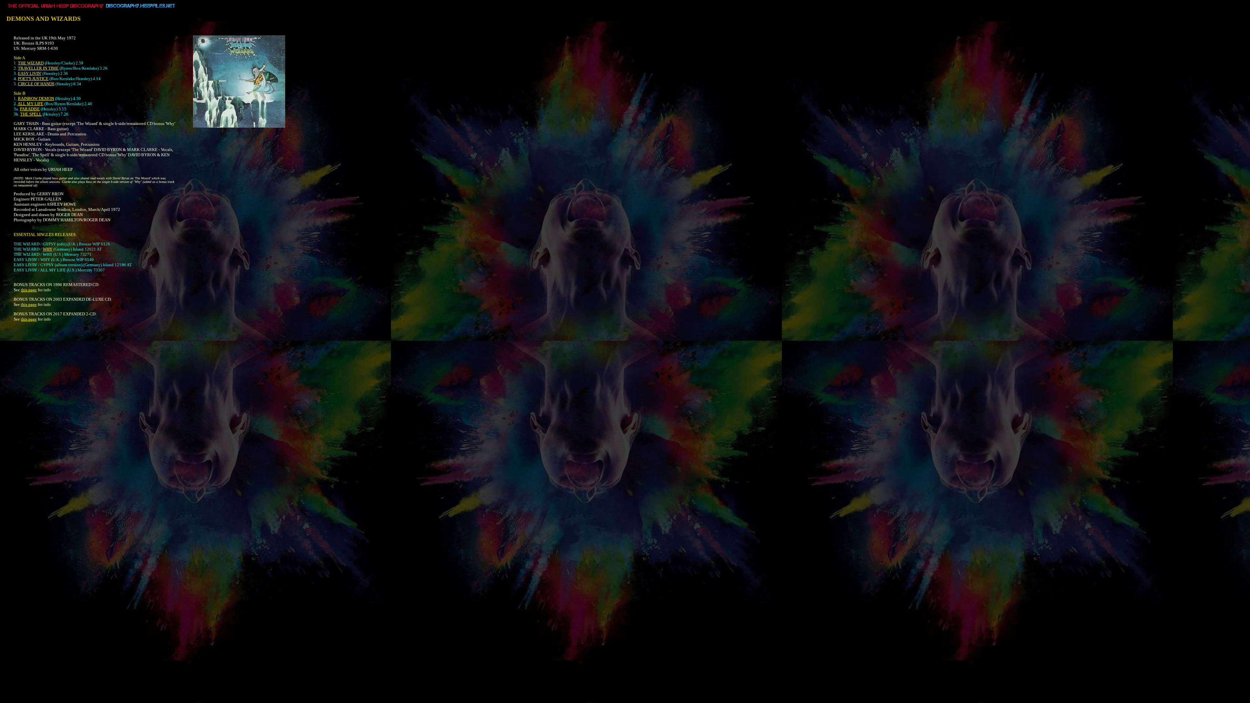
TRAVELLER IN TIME (38, 68)
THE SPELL (31, 114)
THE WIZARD (31, 63)
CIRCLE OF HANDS (36, 83)
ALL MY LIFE (30, 103)
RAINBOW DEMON (36, 98)
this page (29, 289)
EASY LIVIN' (29, 73)
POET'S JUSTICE (33, 78)
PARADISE (30, 108)
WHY (47, 249)
